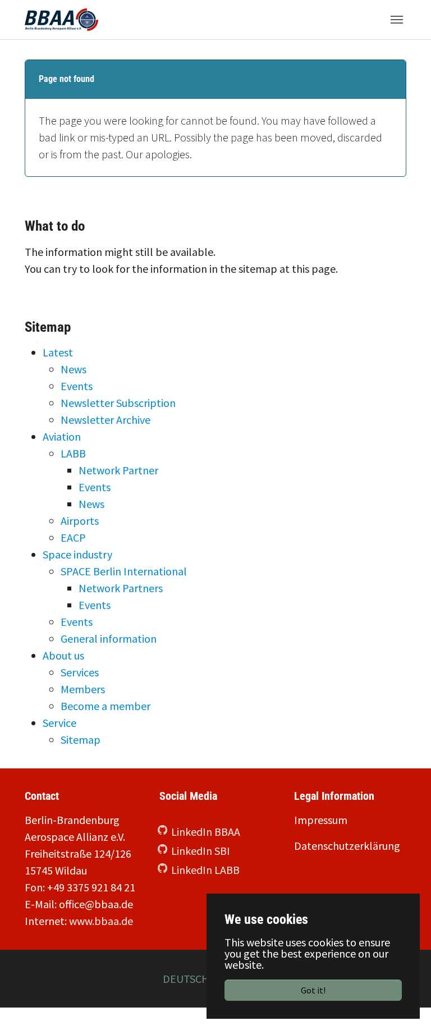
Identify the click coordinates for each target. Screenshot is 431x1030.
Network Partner (118, 470)
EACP (73, 537)
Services (80, 672)
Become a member (105, 706)
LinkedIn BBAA (205, 832)
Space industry (77, 554)
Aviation (62, 436)
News (73, 369)
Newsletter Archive (105, 420)
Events (77, 386)
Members (83, 689)
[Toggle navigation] (396, 19)
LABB (73, 453)
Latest (58, 352)
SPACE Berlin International (124, 571)
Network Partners (121, 588)
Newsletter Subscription (118, 403)
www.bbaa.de (101, 921)
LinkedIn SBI (200, 851)
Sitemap (80, 740)
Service (59, 723)
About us (63, 655)
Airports (80, 521)
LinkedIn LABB (205, 870)
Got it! (313, 990)
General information (109, 638)
